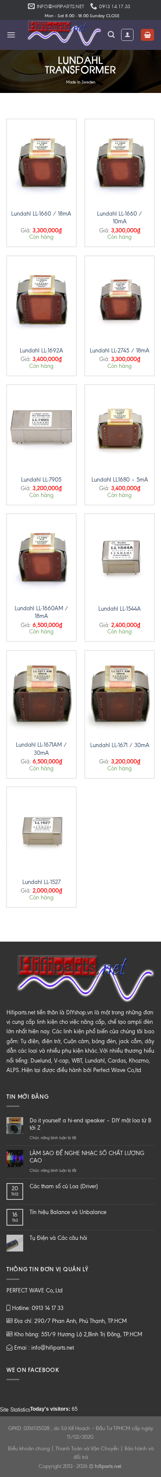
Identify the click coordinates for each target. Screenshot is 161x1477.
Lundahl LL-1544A (119, 609)
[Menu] (10, 35)
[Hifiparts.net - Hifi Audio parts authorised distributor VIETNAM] (61, 35)
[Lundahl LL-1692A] (41, 297)
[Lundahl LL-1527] (41, 828)
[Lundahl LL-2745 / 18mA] (119, 297)
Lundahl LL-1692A (41, 350)
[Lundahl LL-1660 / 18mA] (41, 160)
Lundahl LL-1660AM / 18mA (41, 612)
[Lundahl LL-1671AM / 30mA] (41, 692)
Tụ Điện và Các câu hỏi (58, 1238)
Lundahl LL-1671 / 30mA (119, 745)
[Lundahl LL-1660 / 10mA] (119, 160)
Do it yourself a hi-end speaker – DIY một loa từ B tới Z (90, 1124)
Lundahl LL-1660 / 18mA (41, 213)
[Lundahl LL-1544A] (119, 555)
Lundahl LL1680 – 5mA (119, 479)
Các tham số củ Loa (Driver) (64, 1186)
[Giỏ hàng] (147, 35)
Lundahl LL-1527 (41, 882)
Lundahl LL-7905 (41, 479)
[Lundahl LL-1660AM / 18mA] (41, 555)
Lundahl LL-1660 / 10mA (119, 217)
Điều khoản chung (29, 1449)
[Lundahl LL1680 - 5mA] (119, 426)
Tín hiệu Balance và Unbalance (68, 1212)
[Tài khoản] (127, 35)
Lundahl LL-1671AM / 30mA (41, 749)
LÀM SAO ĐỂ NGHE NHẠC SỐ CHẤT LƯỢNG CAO (87, 1157)
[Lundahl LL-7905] (41, 426)
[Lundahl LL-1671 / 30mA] (119, 692)
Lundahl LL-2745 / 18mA (119, 350)
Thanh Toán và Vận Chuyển (87, 1449)
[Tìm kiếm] (111, 34)
